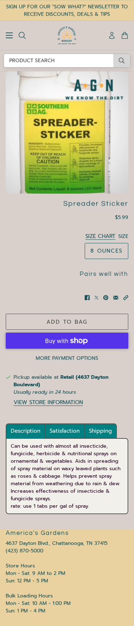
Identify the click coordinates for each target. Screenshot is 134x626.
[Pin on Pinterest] (106, 298)
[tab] (25, 431)
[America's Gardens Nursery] (67, 35)
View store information (48, 402)
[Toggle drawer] (9, 35)
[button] (126, 298)
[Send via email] (116, 298)
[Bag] (124, 35)
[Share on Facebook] (87, 298)
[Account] (111, 35)
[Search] (22, 35)
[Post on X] (96, 297)
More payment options (67, 358)
